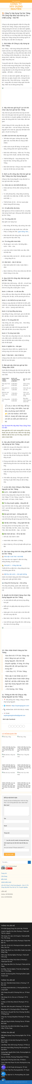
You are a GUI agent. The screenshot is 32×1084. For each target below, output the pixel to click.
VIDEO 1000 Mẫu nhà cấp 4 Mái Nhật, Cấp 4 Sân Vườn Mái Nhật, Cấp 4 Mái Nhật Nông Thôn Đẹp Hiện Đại (23, 785)
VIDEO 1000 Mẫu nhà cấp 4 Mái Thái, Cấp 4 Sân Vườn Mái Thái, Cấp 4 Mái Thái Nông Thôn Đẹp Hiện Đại (8, 785)
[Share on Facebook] (12, 726)
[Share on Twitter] (15, 726)
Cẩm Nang (4, 876)
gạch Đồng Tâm (23, 231)
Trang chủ (4, 873)
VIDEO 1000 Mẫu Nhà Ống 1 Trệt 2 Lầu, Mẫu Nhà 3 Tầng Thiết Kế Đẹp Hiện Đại (8, 749)
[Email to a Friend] (18, 726)
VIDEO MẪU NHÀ (6, 882)
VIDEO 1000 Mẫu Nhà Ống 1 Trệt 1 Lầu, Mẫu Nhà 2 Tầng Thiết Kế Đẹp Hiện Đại (24, 749)
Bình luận (7, 805)
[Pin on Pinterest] (20, 726)
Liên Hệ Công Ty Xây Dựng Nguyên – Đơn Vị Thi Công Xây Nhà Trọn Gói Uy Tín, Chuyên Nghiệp (15, 886)
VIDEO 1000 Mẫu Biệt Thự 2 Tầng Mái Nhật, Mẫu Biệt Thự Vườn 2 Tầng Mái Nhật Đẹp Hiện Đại (9, 767)
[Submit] (29, 862)
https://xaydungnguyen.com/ (20, 705)
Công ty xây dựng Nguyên (16, 6)
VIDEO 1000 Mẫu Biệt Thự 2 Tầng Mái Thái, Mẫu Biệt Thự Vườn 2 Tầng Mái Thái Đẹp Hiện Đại (24, 767)
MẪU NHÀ (4, 879)
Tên (5, 818)
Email (5, 825)
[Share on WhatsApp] (9, 726)
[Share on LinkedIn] (23, 726)
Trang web (6, 833)
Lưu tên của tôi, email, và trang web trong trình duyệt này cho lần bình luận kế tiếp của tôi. (16, 843)
